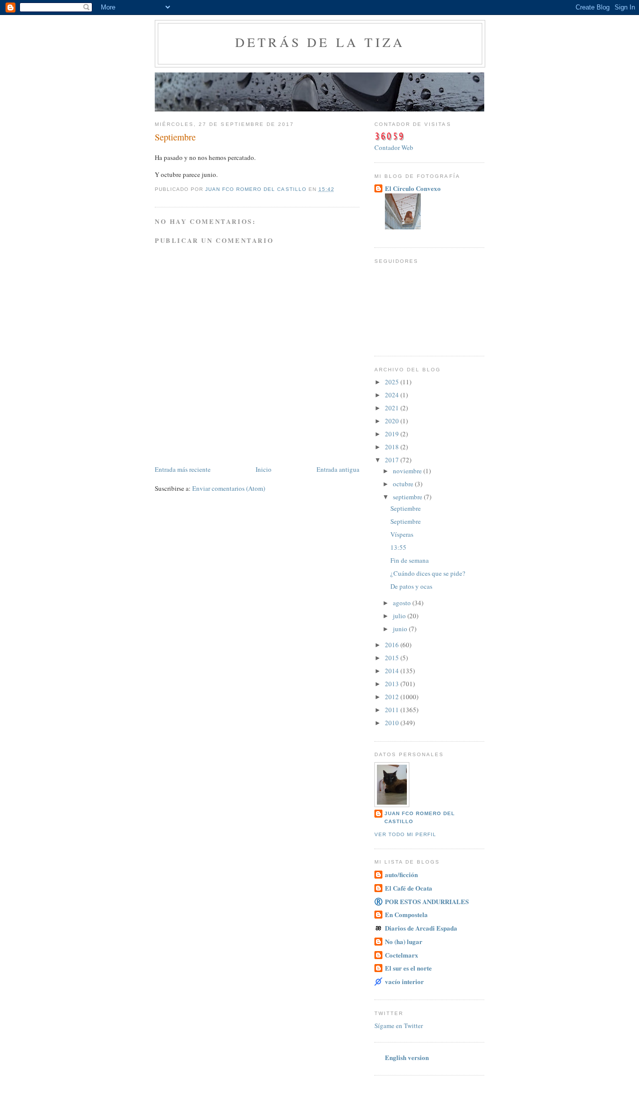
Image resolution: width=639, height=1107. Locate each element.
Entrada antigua (338, 469)
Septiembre (405, 508)
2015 (392, 657)
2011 (392, 709)
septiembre (408, 496)
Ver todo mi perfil (405, 834)
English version (407, 1057)
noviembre (408, 470)
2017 (392, 459)
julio (400, 615)
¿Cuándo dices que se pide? (427, 573)
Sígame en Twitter (398, 1025)
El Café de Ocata (408, 888)
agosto (402, 602)
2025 (392, 381)
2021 (392, 407)
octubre (404, 483)
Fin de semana (409, 560)
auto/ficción (401, 874)
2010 (392, 722)
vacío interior (404, 981)
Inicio (264, 469)
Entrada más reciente (183, 469)
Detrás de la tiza (320, 41)
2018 (392, 446)
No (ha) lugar (403, 941)
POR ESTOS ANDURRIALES (427, 901)
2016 (392, 644)
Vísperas (401, 534)
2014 (392, 670)
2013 (392, 683)
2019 (392, 433)
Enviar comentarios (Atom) (228, 488)
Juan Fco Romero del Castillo (419, 817)
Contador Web (393, 147)
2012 (392, 696)
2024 (392, 394)
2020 (392, 420)
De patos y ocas (411, 586)
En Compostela (406, 914)
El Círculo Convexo (413, 188)
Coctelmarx (401, 955)
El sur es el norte (408, 968)
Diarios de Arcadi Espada (421, 928)
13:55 (398, 547)
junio (401, 628)
